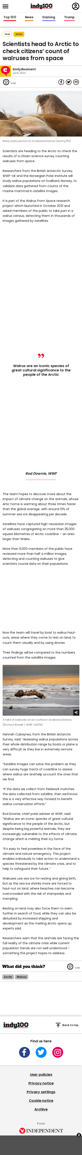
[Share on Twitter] (69, 82)
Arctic (19, 34)
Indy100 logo (41, 6)
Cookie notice (41, 1100)
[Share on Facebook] (61, 82)
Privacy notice (41, 1083)
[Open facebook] (24, 1052)
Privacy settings (41, 1091)
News (29, 17)
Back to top (70, 1025)
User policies (41, 1074)
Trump (69, 17)
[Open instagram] (57, 1052)
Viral (7, 34)
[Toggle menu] (7, 6)
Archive (41, 1109)
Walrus (21, 977)
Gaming (48, 17)
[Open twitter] (41, 1052)
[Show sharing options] (76, 713)
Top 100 (9, 17)
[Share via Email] (76, 82)
